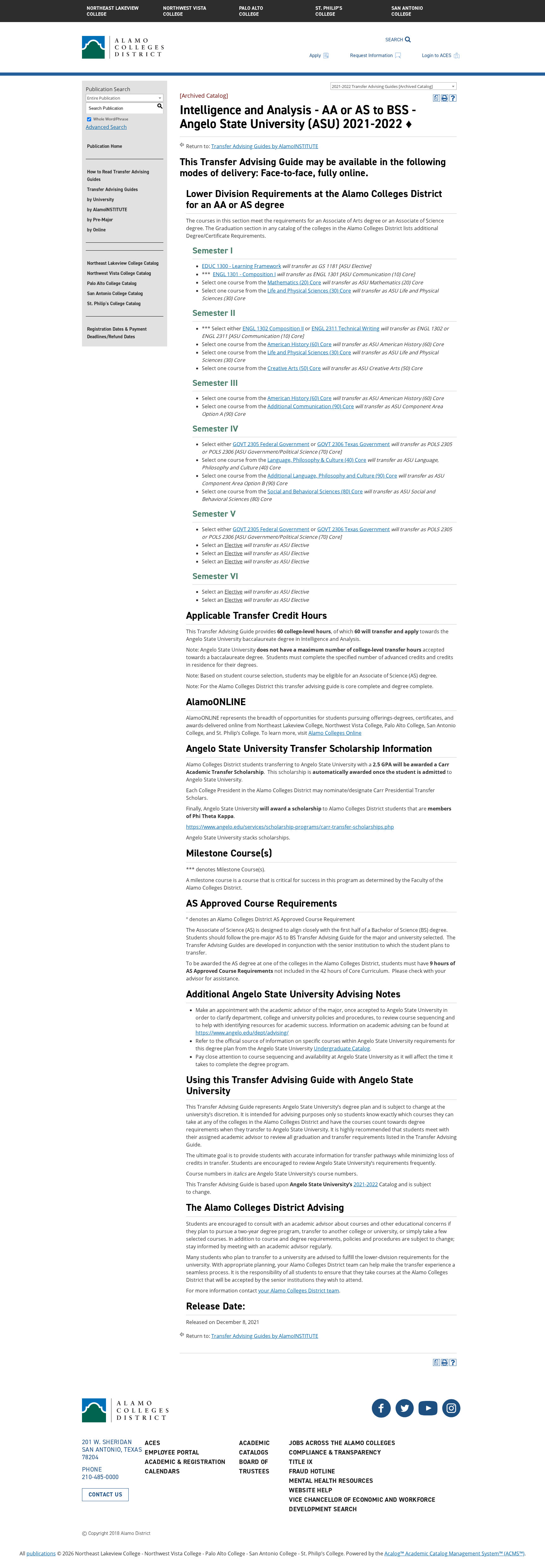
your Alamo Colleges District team (298, 1290)
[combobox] (394, 86)
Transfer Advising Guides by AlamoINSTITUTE (264, 146)
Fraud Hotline (312, 1471)
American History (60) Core (299, 344)
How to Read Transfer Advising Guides (118, 176)
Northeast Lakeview (112, 11)
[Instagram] (451, 1415)
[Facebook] (404, 1415)
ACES (152, 1443)
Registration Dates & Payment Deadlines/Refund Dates (117, 333)
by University (100, 199)
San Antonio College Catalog (115, 293)
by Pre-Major (100, 220)
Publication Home (104, 146)
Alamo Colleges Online (334, 732)
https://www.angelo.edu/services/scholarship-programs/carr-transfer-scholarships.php (290, 826)
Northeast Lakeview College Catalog (123, 263)
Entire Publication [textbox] (103, 98)
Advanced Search (106, 127)
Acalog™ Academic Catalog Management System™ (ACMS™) (454, 1553)
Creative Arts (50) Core (294, 368)
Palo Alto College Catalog (112, 283)
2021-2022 (366, 1184)
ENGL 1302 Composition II (273, 328)
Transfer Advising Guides (112, 189)
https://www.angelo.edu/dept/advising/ (242, 1032)
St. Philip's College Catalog (114, 303)
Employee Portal (172, 1452)
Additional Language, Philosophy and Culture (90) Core (332, 475)
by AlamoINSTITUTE (107, 209)
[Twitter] (381, 1415)
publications (41, 1553)
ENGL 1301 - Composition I (244, 274)
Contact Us (105, 1494)
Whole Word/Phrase (110, 119)
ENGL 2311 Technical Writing (345, 328)
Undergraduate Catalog (342, 1048)
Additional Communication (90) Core (310, 406)
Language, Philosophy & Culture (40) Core (316, 459)
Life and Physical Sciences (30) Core (309, 290)
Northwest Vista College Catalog (119, 273)
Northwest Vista (184, 11)
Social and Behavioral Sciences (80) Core (315, 491)
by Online (96, 230)
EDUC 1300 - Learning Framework (241, 266)
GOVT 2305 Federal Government (271, 444)
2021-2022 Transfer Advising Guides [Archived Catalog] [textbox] (382, 86)
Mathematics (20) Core (294, 282)
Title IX (301, 1462)
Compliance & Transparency (335, 1452)
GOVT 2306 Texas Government (353, 444)
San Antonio (407, 11)
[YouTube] (428, 1415)
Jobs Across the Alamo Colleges (342, 1443)
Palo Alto (251, 11)
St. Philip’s (328, 11)
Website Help (310, 1490)
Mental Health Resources (331, 1481)
